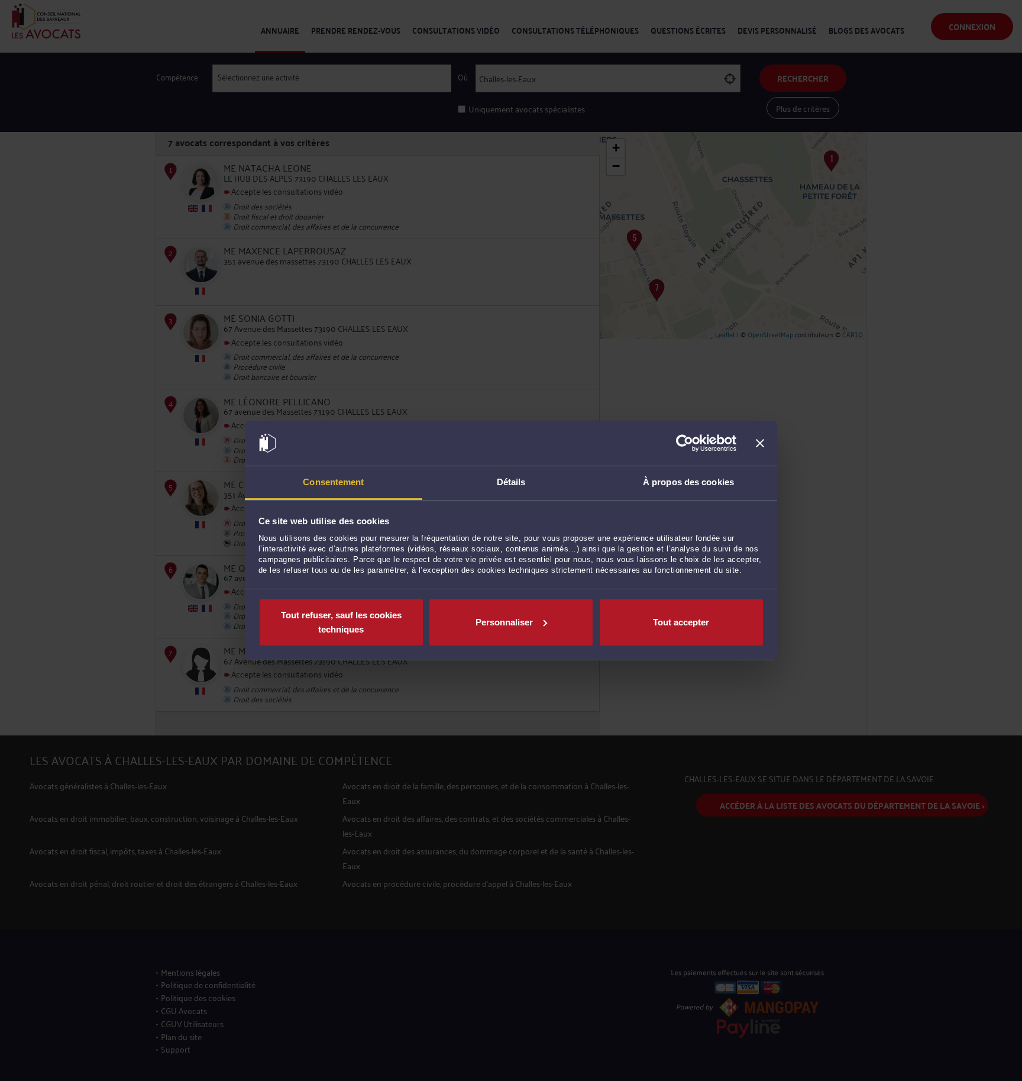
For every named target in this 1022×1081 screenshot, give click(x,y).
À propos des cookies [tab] (688, 482)
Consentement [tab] (333, 482)
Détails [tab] (511, 482)
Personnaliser (504, 622)
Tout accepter (681, 622)
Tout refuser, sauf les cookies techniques (341, 622)
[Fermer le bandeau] (760, 443)
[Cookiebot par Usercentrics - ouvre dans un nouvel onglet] (684, 443)
